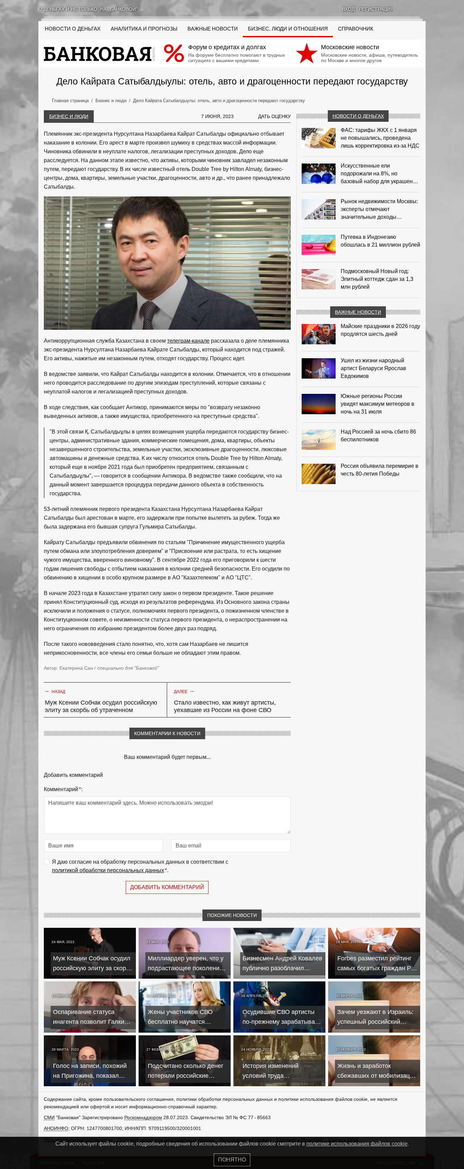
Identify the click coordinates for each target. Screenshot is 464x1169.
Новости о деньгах (358, 116)
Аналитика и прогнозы (144, 29)
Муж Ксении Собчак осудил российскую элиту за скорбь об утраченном (101, 706)
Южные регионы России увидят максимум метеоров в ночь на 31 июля (377, 404)
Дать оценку (274, 116)
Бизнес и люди (68, 116)
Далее (184, 691)
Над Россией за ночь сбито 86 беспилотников (378, 435)
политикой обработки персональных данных (108, 870)
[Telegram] (423, 9)
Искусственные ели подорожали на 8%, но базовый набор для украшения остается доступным (380, 174)
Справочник (355, 29)
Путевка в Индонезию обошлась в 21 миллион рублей (380, 241)
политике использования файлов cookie (357, 1144)
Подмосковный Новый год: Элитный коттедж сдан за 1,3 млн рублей (377, 279)
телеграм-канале (188, 341)
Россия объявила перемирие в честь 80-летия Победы (379, 470)
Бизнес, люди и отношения (288, 29)
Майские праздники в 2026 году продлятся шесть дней (380, 330)
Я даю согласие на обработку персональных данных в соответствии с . (140, 866)
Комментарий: (63, 789)
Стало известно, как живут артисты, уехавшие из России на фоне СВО (225, 706)
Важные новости (213, 29)
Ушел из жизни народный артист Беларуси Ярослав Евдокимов (373, 368)
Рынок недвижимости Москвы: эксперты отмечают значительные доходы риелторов (379, 209)
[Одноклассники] (414, 9)
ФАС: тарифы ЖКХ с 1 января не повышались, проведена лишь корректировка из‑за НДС (380, 138)
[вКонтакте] (405, 9)
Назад (55, 691)
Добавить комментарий (167, 887)
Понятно (232, 1160)
